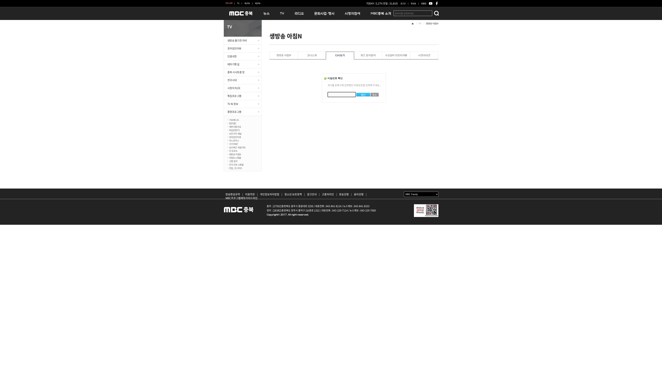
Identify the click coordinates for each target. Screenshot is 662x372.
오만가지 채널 (235, 133)
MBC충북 (241, 15)
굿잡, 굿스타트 (235, 167)
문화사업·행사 (324, 13)
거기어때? (233, 143)
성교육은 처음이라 (237, 147)
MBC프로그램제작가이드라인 (241, 198)
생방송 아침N (235, 154)
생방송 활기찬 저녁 (237, 40)
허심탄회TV (234, 129)
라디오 (299, 13)
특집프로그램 (234, 96)
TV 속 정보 (232, 104)
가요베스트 (234, 119)
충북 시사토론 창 (236, 72)
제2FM (257, 3)
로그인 (403, 3)
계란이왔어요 (235, 126)
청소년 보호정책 (293, 194)
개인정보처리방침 (269, 194)
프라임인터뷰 (234, 48)
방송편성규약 (232, 194)
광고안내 (312, 194)
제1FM (247, 3)
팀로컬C (232, 123)
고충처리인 (328, 194)
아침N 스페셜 (235, 157)
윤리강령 (359, 194)
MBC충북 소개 (381, 13)
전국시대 (232, 80)
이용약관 (250, 194)
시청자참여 (352, 13)
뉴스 (266, 13)
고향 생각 (233, 160)
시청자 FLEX (233, 88)
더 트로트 (233, 150)
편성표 (413, 3)
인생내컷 (232, 56)
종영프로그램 (234, 112)
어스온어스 (234, 140)
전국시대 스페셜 (236, 164)
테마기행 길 (233, 64)
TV (238, 3)
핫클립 (423, 3)
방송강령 (344, 194)
